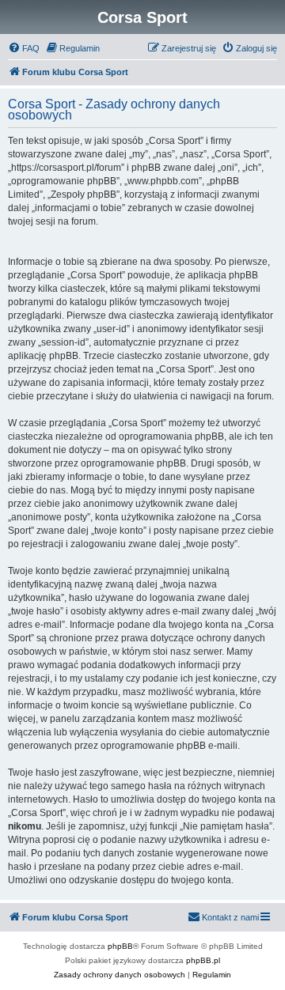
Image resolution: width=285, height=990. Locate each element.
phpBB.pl (203, 960)
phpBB (120, 946)
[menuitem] (24, 48)
